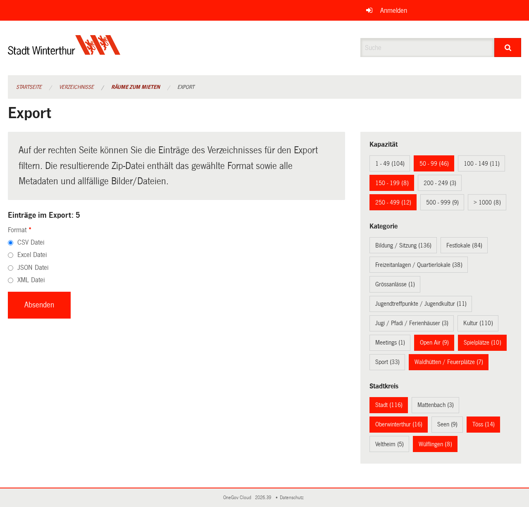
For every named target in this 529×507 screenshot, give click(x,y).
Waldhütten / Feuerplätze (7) (449, 362)
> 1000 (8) (487, 202)
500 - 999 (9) (442, 202)
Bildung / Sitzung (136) (403, 245)
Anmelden (393, 10)
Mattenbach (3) (435, 405)
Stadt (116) (389, 405)
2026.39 (264, 497)
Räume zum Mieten (135, 87)
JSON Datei (32, 267)
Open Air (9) (434, 342)
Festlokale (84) (464, 245)
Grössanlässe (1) (395, 284)
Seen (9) (447, 424)
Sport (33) (387, 362)
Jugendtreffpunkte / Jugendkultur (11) (421, 303)
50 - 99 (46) (434, 163)
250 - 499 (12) (393, 202)
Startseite (29, 87)
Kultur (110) (478, 323)
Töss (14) (483, 424)
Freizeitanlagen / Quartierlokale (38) (418, 265)
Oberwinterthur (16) (398, 424)
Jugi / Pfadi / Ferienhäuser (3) (411, 323)
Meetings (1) (390, 342)
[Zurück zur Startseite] (64, 52)
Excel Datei (32, 254)
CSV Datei (30, 242)
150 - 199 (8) (392, 183)
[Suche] (507, 47)
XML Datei (31, 279)
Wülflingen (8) (435, 444)
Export (185, 87)
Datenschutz (293, 497)
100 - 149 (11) (482, 163)
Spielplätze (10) (482, 342)
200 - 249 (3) (440, 183)
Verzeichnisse (76, 87)
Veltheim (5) (389, 444)
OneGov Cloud (238, 497)
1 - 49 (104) (390, 163)
